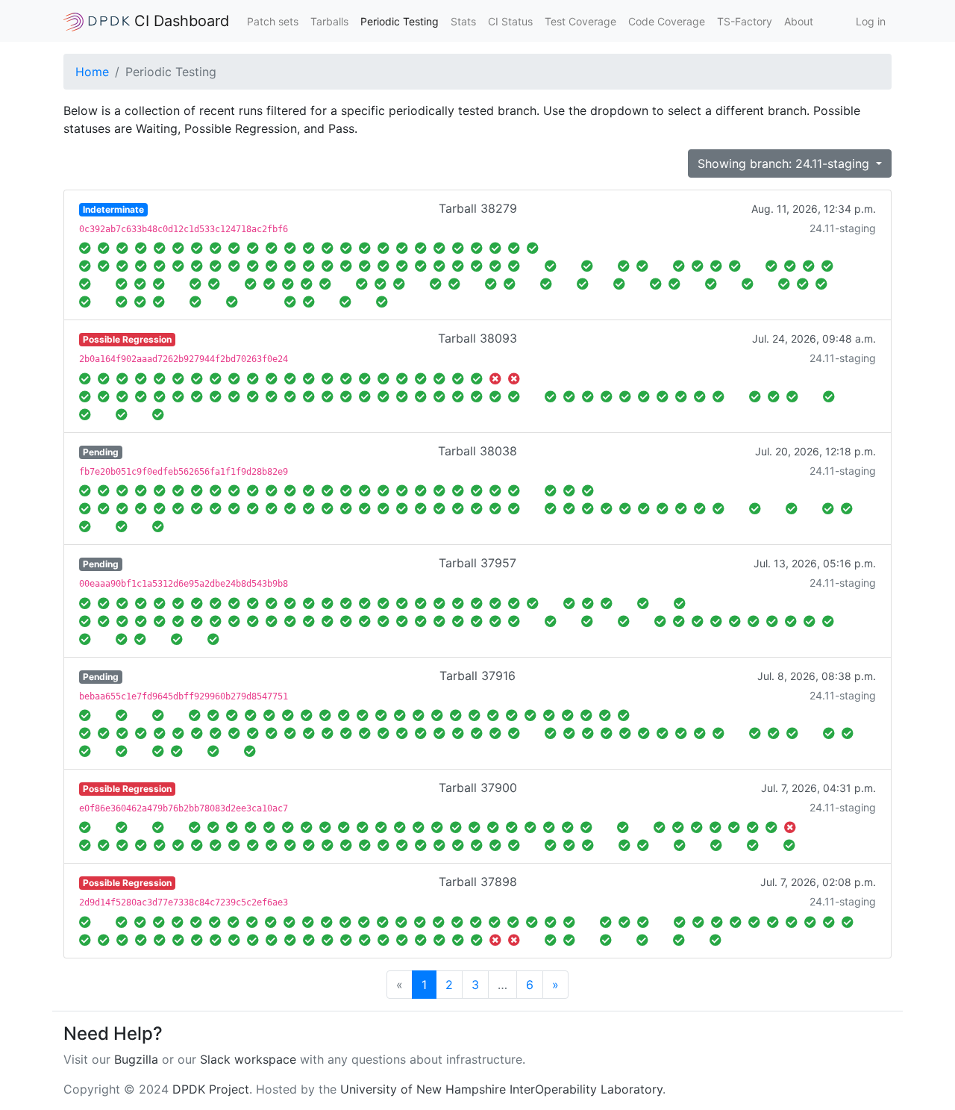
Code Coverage (666, 21)
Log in (871, 21)
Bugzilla (136, 1059)
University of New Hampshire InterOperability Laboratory (501, 1089)
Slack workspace (248, 1059)
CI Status (510, 21)
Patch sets (272, 21)
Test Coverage (580, 21)
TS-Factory (744, 21)
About (798, 21)
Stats (463, 21)
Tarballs (329, 21)
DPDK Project (210, 1089)
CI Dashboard (179, 21)
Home (92, 71)
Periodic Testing (399, 21)
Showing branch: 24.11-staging (785, 163)
